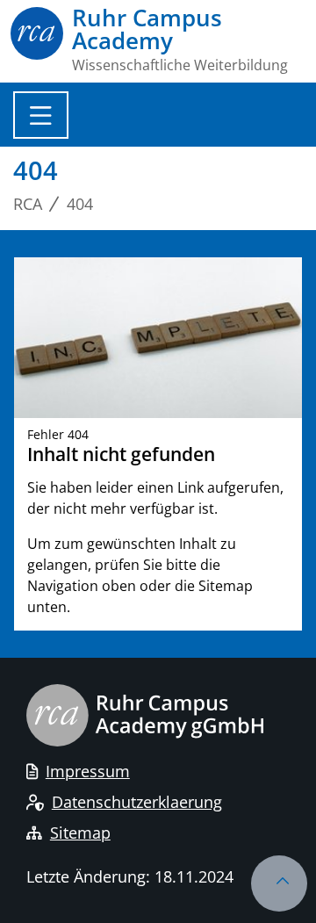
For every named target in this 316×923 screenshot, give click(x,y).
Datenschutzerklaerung (137, 801)
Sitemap (80, 832)
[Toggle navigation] (40, 115)
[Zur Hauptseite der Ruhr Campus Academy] (37, 39)
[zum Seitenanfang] (279, 883)
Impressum (88, 771)
